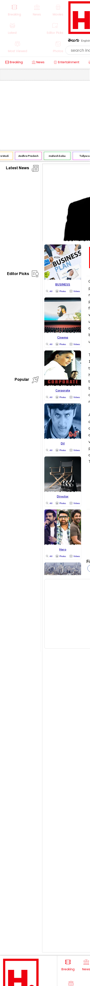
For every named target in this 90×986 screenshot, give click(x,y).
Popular (22, 380)
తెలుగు (73, 41)
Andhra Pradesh (27, 155)
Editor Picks (18, 274)
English (85, 40)
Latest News (17, 168)
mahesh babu (56, 155)
